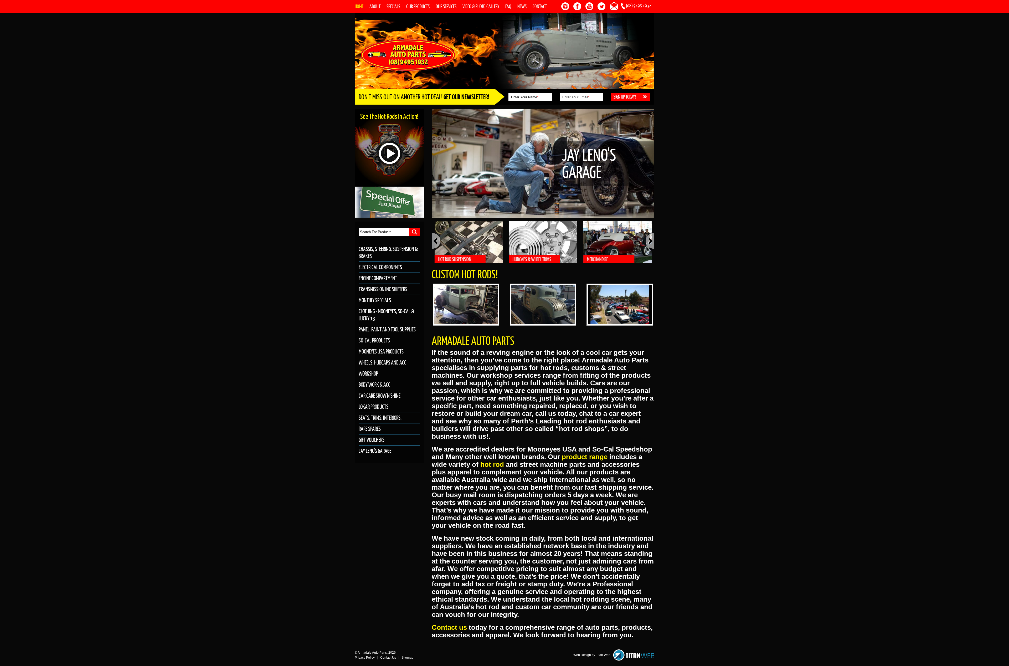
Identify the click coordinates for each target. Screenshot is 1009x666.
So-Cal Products (374, 340)
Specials (393, 6)
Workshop (368, 373)
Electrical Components (380, 267)
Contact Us (388, 657)
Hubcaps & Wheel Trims (532, 259)
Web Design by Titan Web (591, 655)
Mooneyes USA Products (381, 351)
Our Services (446, 6)
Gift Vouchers (371, 439)
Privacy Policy (365, 657)
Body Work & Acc (374, 384)
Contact (540, 6)
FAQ (508, 6)
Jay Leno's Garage (375, 450)
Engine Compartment (378, 278)
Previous (436, 241)
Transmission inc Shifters (383, 289)
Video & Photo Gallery (480, 6)
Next (650, 241)
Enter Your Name (524, 97)
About (374, 6)
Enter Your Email (575, 97)
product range (585, 456)
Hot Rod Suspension (454, 259)
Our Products (418, 6)
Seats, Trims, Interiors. (380, 417)
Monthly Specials (375, 300)
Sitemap (407, 657)
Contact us (449, 627)
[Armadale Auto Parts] (408, 55)
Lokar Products (373, 406)
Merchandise (597, 259)
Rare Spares (370, 428)
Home (359, 6)
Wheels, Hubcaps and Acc (382, 362)
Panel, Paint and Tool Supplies (387, 329)
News (522, 6)
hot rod (492, 464)
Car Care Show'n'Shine (379, 395)
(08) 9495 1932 (638, 6)
